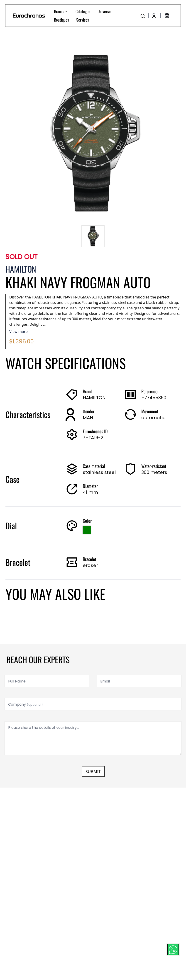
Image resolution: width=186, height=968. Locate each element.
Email (105, 681)
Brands (59, 11)
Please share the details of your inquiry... (43, 727)
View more (18, 331)
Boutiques (61, 20)
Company (25, 704)
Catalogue (83, 11)
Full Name (17, 681)
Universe (104, 11)
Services (82, 20)
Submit (93, 771)
